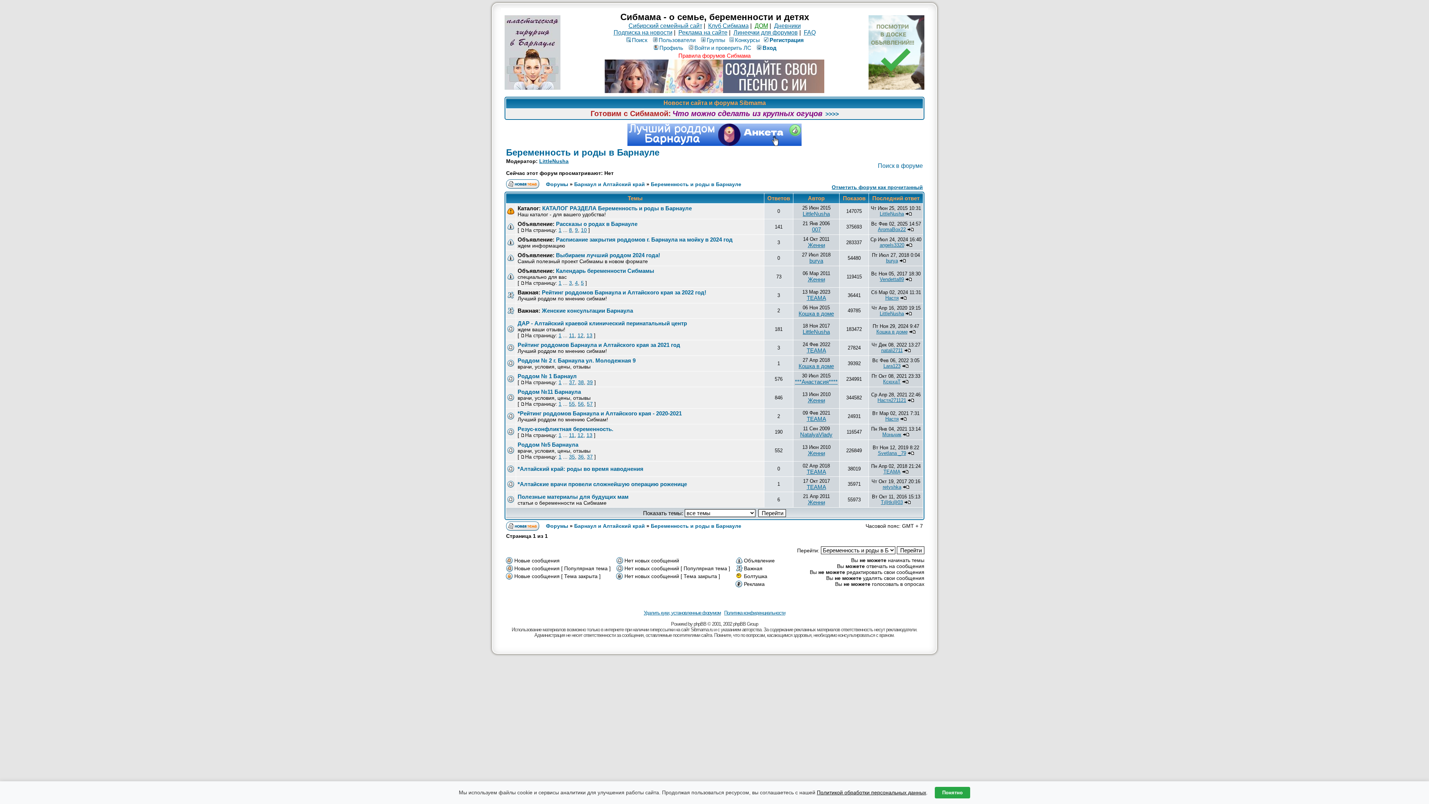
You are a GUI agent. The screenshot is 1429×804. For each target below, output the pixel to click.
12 (581, 335)
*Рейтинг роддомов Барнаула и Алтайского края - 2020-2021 (600, 413)
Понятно (952, 792)
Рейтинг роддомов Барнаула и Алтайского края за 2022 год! (624, 292)
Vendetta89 (892, 279)
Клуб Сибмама (728, 26)
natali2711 (892, 350)
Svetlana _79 (892, 453)
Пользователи (677, 40)
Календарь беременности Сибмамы (605, 271)
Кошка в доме (816, 313)
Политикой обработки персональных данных (871, 792)
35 (572, 457)
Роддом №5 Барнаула (548, 444)
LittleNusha (554, 161)
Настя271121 (891, 400)
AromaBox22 (892, 229)
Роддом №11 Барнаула (549, 392)
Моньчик (891, 434)
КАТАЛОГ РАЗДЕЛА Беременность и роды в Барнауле (617, 208)
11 (572, 335)
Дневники (787, 26)
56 (581, 404)
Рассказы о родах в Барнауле (596, 224)
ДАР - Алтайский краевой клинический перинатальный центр (602, 323)
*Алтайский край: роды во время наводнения (580, 469)
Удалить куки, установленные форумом (682, 613)
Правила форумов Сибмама (714, 55)
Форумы (557, 184)
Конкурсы (747, 40)
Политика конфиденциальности (754, 613)
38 (581, 382)
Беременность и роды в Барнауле (582, 152)
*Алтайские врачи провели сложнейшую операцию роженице (602, 484)
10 (584, 230)
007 (816, 229)
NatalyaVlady (816, 434)
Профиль (671, 48)
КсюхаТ (892, 382)
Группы (716, 40)
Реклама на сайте (703, 32)
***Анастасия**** (816, 382)
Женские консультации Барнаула (587, 310)
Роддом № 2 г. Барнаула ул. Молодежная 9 (577, 360)
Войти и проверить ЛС (722, 48)
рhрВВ (700, 624)
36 (581, 457)
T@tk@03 (892, 502)
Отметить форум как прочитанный (877, 187)
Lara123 (892, 366)
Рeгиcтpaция (787, 40)
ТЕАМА (816, 298)
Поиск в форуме (900, 166)
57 (590, 404)
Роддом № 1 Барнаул (547, 376)
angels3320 (892, 245)
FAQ (810, 32)
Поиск (640, 40)
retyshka (892, 487)
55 (572, 404)
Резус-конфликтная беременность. (565, 429)
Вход (770, 48)
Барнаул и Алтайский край (609, 184)
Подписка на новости (643, 32)
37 (572, 382)
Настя (892, 298)
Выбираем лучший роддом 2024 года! (608, 255)
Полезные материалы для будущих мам (573, 497)
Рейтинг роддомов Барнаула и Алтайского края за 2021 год (599, 345)
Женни (816, 245)
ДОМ (761, 26)
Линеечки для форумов (765, 32)
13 (589, 335)
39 (590, 382)
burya (816, 261)
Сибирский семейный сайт (665, 26)
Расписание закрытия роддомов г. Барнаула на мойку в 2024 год (644, 239)
